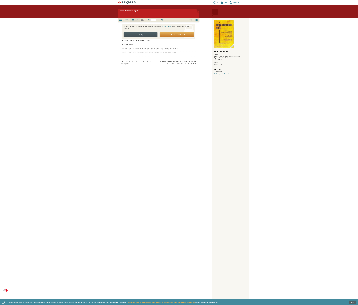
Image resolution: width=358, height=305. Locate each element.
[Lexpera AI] (5, 290)
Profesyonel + (166, 26)
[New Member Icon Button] (231, 2)
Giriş (225, 2)
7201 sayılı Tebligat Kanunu (223, 74)
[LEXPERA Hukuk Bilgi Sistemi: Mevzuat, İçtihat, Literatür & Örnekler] (127, 2)
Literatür (120, 7)
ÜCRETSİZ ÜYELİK (177, 35)
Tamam (352, 302)
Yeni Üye (236, 2)
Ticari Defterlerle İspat (128, 11)
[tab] (124, 20)
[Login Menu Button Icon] (222, 2)
